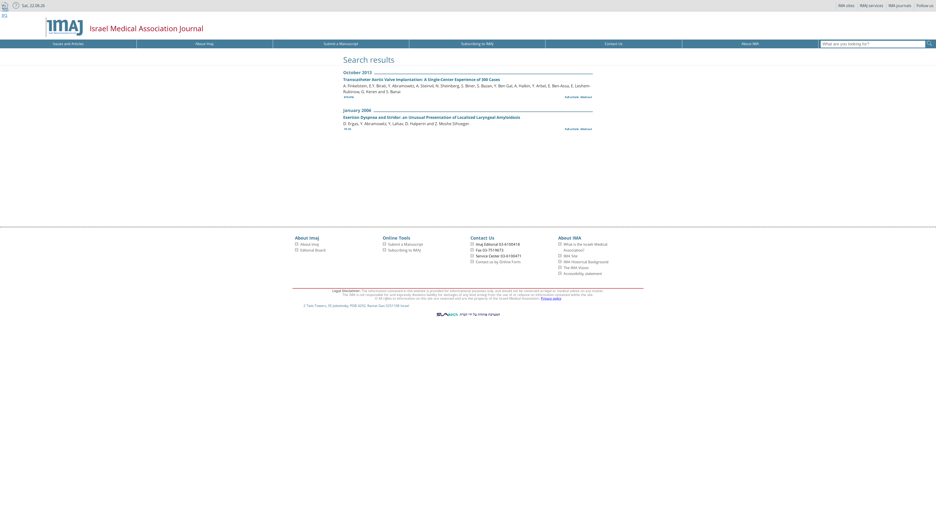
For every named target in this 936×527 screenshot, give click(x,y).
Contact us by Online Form (498, 261)
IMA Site (570, 255)
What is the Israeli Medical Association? (585, 247)
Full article (572, 97)
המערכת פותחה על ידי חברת (479, 314)
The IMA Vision (576, 267)
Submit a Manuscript (405, 244)
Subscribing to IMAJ (404, 250)
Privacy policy (551, 297)
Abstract (586, 97)
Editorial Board (312, 250)
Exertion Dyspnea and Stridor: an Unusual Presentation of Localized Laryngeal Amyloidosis (431, 117)
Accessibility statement (583, 273)
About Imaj (309, 244)
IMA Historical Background (586, 261)
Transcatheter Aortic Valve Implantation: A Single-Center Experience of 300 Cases (421, 79)
